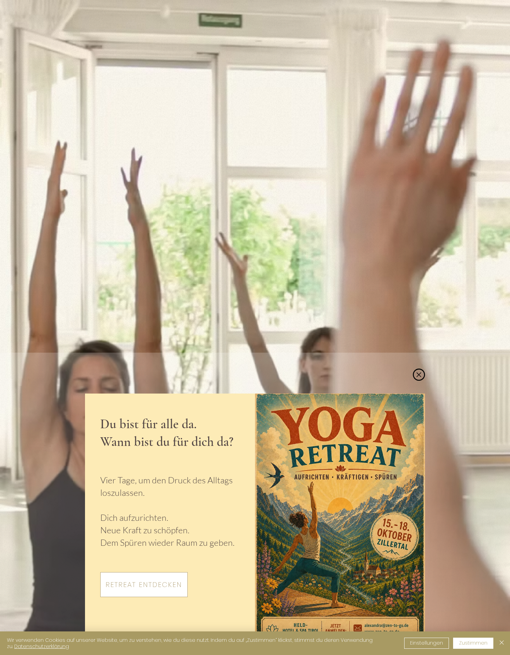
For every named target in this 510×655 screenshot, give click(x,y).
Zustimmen (473, 642)
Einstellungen (426, 642)
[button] (419, 375)
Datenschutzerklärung (41, 646)
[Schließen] (502, 643)
